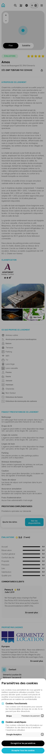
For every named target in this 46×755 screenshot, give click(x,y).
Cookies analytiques (16, 722)
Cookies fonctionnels (16, 703)
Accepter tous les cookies (23, 750)
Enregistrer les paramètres (23, 743)
